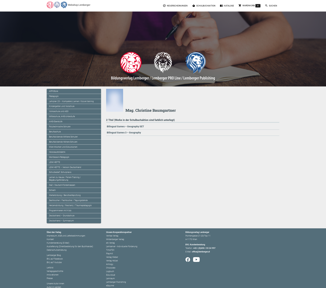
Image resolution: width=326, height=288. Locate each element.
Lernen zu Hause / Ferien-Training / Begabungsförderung (65, 178)
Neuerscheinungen (175, 5)
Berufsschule (55, 132)
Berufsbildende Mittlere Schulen (63, 137)
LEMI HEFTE (54, 162)
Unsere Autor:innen (55, 283)
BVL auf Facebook (55, 259)
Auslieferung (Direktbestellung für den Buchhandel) (70, 246)
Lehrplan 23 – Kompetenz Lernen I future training (71, 101)
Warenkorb (248, 5)
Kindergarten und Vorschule (61, 106)
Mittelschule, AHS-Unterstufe (62, 116)
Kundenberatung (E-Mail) (58, 243)
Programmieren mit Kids (60, 210)
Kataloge (227, 5)
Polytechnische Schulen (60, 126)
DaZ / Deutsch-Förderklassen (62, 185)
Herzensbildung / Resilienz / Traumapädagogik (70, 205)
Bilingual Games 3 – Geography (124, 132)
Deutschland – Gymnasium (61, 221)
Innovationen (53, 275)
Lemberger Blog (54, 255)
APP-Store (53, 91)
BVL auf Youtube (54, 262)
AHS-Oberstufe (55, 121)
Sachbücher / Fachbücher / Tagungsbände (68, 200)
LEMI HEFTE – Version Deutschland (65, 167)
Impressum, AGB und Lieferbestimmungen (66, 236)
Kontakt (50, 239)
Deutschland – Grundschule (61, 215)
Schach (52, 190)
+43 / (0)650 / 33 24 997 (204, 248)
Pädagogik (54, 96)
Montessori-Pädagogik (59, 157)
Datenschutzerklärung (57, 250)
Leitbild (50, 267)
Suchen (271, 5)
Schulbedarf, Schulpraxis (60, 172)
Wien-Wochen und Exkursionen (63, 147)
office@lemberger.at (201, 252)
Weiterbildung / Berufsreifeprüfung (65, 195)
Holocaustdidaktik (57, 152)
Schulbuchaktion (203, 5)
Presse (50, 278)
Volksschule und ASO (58, 111)
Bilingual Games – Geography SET (125, 126)
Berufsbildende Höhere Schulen (63, 142)
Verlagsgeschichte (55, 271)
